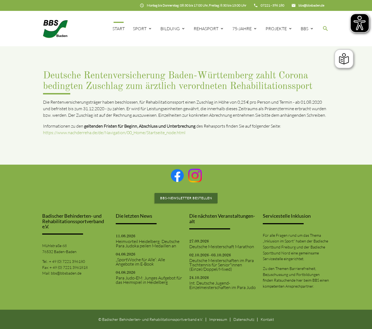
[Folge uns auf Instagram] (195, 175)
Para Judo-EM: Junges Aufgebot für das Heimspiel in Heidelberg (149, 280)
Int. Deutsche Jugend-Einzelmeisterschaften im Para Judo (222, 285)
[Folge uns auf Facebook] (177, 175)
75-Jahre (242, 28)
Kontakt (267, 319)
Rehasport (206, 28)
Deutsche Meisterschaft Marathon (221, 246)
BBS (304, 28)
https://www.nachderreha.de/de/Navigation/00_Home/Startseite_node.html (114, 132)
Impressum (218, 319)
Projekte (276, 28)
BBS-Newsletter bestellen (186, 198)
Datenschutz (243, 319)
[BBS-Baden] (55, 28)
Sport (140, 28)
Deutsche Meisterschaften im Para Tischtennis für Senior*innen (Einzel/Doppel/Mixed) (221, 264)
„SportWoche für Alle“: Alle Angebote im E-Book (140, 261)
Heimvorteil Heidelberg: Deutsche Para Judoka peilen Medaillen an (147, 243)
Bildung (170, 28)
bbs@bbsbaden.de (66, 273)
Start (118, 28)
